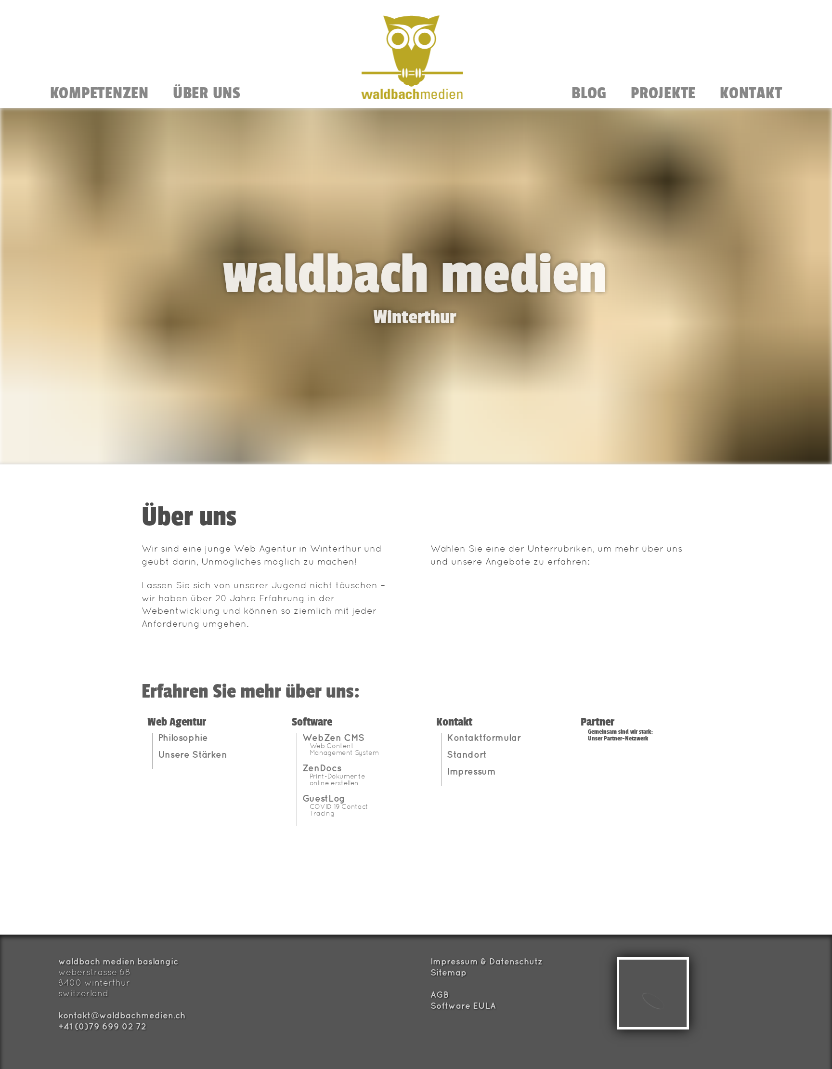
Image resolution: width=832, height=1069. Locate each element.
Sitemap (448, 972)
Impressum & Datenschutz (486, 961)
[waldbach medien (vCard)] (653, 993)
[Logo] (412, 57)
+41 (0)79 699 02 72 (102, 1026)
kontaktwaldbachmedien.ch (121, 1015)
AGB (439, 994)
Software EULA (463, 1005)
